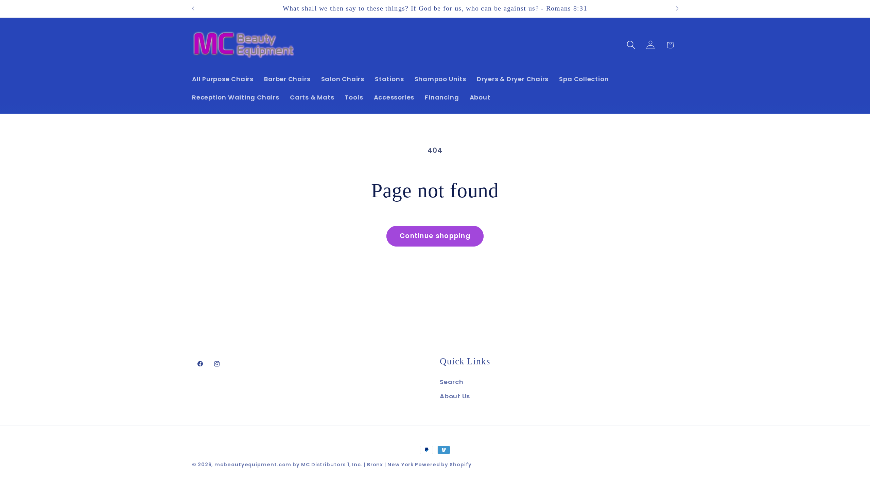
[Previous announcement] (193, 8)
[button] (631, 45)
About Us (455, 396)
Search (452, 382)
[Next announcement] (677, 8)
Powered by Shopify (443, 464)
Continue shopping (435, 235)
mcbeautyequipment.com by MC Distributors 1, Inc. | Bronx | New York (314, 464)
